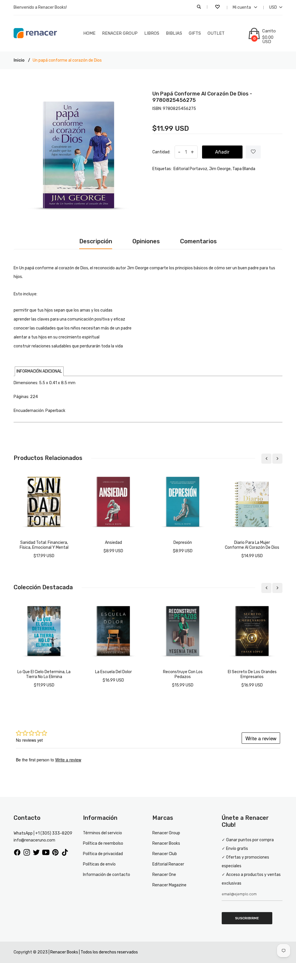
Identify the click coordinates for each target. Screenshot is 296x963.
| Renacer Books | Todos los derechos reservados (93, 952)
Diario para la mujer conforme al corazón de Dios (252, 545)
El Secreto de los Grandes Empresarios (252, 674)
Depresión (182, 542)
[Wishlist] (253, 152)
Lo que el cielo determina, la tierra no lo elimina (44, 674)
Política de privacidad (103, 853)
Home (89, 33)
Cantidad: (161, 152)
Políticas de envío (99, 864)
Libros (151, 33)
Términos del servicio (102, 833)
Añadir (222, 152)
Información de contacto (106, 874)
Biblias (174, 33)
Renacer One (164, 874)
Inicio (19, 60)
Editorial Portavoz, (190, 168)
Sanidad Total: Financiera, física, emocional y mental (44, 545)
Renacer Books (166, 843)
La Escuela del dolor (113, 671)
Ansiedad (113, 542)
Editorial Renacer (168, 864)
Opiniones (146, 241)
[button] (39, 371)
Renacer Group (120, 33)
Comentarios (198, 241)
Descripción (95, 241)
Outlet (216, 33)
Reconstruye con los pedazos (183, 674)
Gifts (195, 33)
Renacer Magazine (169, 885)
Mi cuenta (242, 7)
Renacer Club (164, 853)
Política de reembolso (103, 843)
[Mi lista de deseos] (218, 7)
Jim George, (220, 168)
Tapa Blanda (243, 168)
